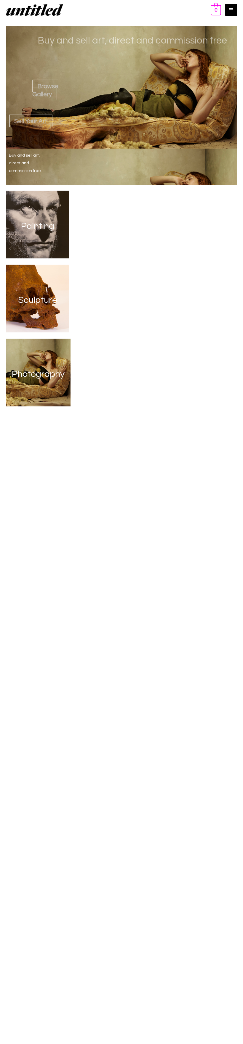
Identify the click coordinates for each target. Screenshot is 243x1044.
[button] (45, 90)
